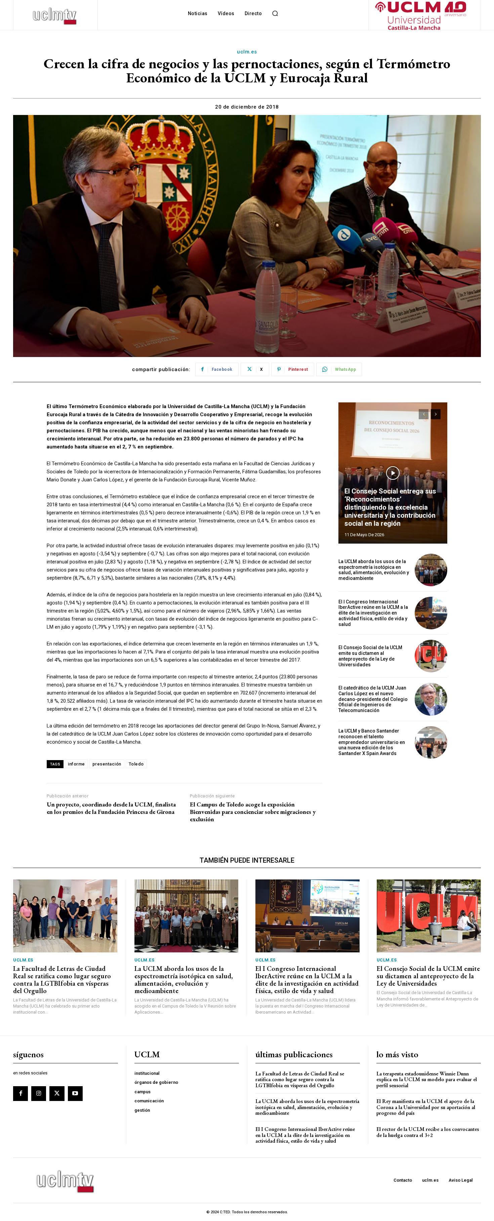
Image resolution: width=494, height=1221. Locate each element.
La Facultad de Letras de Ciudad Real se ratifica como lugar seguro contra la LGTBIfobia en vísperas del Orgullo (62, 979)
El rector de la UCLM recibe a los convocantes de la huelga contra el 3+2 (427, 1132)
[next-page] (436, 414)
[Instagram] (38, 1093)
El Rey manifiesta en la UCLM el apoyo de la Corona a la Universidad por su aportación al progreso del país (425, 1107)
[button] (275, 13)
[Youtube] (75, 1093)
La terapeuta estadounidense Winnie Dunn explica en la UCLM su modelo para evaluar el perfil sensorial (426, 1079)
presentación (106, 763)
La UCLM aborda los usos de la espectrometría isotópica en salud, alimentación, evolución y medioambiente (373, 570)
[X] (56, 1093)
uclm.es (247, 52)
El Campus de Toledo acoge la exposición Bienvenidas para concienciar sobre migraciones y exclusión (253, 812)
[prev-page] (423, 414)
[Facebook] (20, 1093)
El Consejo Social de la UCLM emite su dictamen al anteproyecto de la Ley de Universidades (370, 656)
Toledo (136, 763)
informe (76, 763)
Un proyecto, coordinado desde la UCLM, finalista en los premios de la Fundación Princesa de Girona (111, 808)
